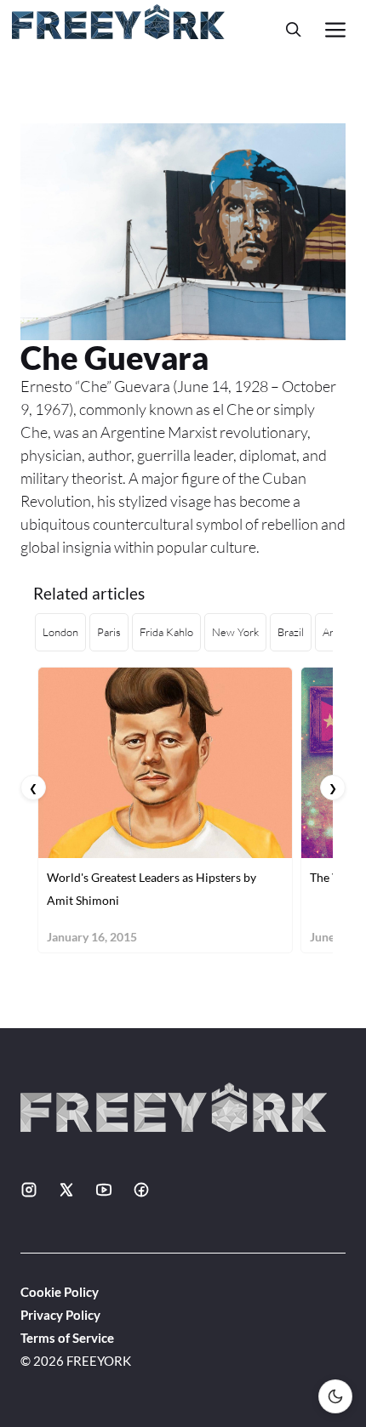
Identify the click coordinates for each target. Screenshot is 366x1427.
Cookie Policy (59, 1291)
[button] (293, 29)
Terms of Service (67, 1337)
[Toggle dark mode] (335, 1396)
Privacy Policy (60, 1314)
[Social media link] (28, 1189)
